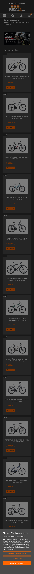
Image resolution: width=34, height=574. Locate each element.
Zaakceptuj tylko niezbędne (17, 553)
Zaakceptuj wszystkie (17, 563)
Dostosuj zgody (17, 558)
